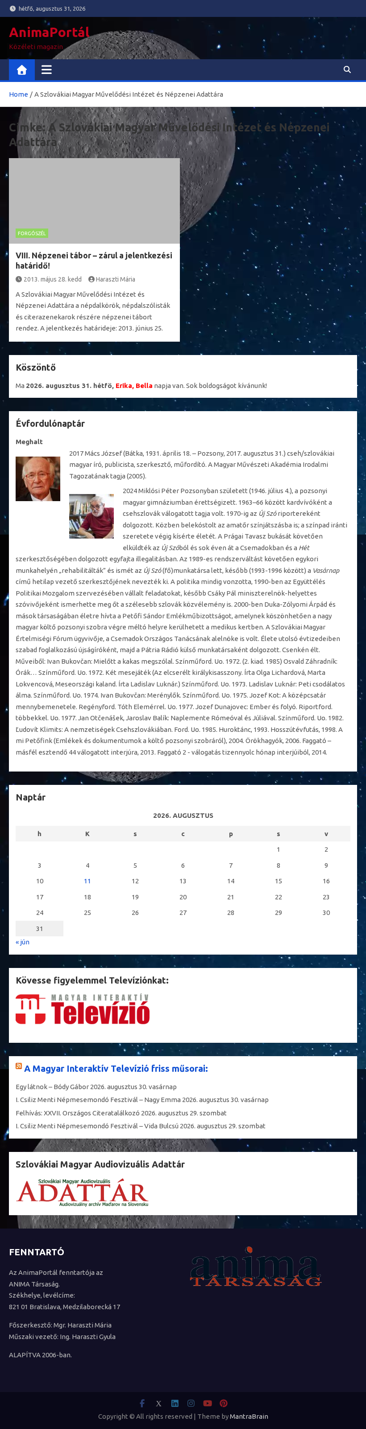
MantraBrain (249, 1416)
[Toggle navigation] (46, 69)
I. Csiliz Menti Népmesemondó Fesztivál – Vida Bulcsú (97, 1126)
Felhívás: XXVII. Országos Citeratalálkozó (78, 1113)
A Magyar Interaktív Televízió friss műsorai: (116, 1068)
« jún (22, 942)
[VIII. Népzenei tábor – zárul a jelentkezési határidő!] (94, 201)
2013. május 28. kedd (53, 279)
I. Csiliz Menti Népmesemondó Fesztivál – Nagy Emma (98, 1099)
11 (87, 881)
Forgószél (32, 233)
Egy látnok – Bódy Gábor (52, 1086)
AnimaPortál (49, 32)
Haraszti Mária (115, 279)
